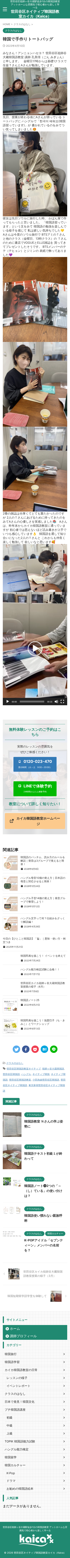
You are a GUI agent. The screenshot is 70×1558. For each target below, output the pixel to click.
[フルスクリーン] (62, 701)
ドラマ (11, 1480)
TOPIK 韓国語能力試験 (20, 1441)
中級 (10, 1425)
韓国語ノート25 (30, 1000)
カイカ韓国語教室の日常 (21, 1370)
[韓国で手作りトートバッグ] (44, 1049)
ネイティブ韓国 (40, 1074)
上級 (10, 1433)
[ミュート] (56, 701)
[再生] (8, 701)
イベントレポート (18, 1386)
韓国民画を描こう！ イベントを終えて (43, 955)
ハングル (26, 1074)
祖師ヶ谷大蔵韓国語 (53, 1068)
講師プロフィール (23, 1336)
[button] (35, 648)
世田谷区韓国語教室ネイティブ (24, 1068)
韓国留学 (11, 1457)
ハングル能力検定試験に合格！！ (40, 969)
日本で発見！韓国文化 (20, 1401)
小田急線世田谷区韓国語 (45, 1079)
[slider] (32, 701)
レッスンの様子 (17, 1378)
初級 (10, 1417)
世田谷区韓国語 (11, 1074)
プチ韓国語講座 (15, 1409)
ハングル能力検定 (17, 1449)
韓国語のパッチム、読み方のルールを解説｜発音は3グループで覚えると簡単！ (43, 861)
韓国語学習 (12, 1362)
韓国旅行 (11, 1354)
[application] (35, 648)
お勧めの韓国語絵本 (20, 1488)
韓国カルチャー (15, 1465)
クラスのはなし (14, 1063)
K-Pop (11, 1473)
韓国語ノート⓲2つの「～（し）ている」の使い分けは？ (43, 1191)
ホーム (15, 1329)
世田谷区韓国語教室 (20, 1079)
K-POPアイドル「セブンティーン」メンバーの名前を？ (43, 1245)
